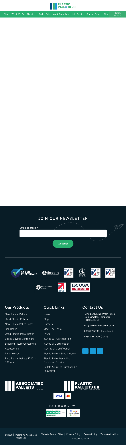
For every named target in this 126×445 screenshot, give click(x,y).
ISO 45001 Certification (57, 338)
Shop (6, 14)
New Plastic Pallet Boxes (19, 324)
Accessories (12, 348)
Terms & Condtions (109, 434)
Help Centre (77, 14)
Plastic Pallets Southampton (60, 353)
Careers (48, 324)
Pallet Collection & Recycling (54, 14)
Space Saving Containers (19, 338)
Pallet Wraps (12, 353)
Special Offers (94, 14)
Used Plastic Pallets (16, 319)
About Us (32, 14)
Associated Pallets (81, 438)
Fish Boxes (11, 328)
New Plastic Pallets (16, 314)
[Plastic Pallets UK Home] (63, 5)
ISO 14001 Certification (57, 348)
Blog (46, 319)
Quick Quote (117, 14)
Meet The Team (53, 328)
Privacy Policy (73, 434)
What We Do (18, 14)
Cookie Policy (90, 434)
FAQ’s (47, 333)
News (107, 14)
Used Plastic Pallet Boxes (19, 333)
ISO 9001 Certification (56, 343)
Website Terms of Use (52, 434)
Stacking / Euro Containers (20, 343)
